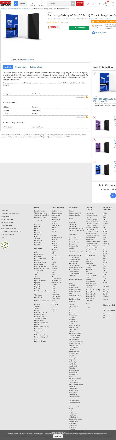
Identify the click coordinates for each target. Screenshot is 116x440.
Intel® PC (37, 245)
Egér (35, 252)
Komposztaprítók (74, 370)
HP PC (36, 230)
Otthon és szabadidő (41, 301)
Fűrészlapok (73, 313)
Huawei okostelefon (92, 227)
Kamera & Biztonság (75, 238)
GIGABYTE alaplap (92, 286)
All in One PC (38, 224)
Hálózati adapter (74, 287)
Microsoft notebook (57, 213)
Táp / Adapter (38, 295)
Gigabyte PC (38, 234)
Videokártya (89, 267)
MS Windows (107, 290)
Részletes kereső (80, 3)
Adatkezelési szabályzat (8, 228)
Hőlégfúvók (72, 423)
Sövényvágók (74, 362)
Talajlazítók (72, 360)
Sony (104, 274)
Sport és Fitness (109, 310)
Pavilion (54, 262)
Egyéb (105, 221)
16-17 (36, 276)
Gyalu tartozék (73, 347)
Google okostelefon (92, 246)
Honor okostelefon (91, 233)
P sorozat (54, 288)
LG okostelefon (90, 229)
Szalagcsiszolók (74, 401)
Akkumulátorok (74, 307)
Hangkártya (89, 269)
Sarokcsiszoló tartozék (76, 343)
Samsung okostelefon (92, 223)
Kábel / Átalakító (39, 289)
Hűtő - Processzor (91, 275)
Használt (71, 211)
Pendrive (37, 260)
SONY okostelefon (91, 225)
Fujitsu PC (37, 243)
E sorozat (54, 290)
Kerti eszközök (73, 354)
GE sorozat (55, 221)
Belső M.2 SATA (91, 294)
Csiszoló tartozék (74, 337)
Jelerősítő (72, 285)
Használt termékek (40, 217)
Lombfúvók (72, 364)
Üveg (104, 217)
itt (108, 433)
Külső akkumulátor (40, 262)
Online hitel (4, 210)
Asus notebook (56, 278)
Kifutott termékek (109, 305)
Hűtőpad (37, 285)
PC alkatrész (90, 256)
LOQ (53, 254)
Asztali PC (38, 221)
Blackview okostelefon (93, 242)
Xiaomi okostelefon (92, 221)
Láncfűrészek (74, 366)
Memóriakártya (39, 254)
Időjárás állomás (39, 314)
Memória (88, 261)
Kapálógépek (73, 372)
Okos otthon (73, 234)
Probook (54, 266)
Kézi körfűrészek (75, 407)
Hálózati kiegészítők (75, 289)
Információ (41, 5)
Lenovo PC (37, 226)
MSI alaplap (89, 288)
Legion (54, 252)
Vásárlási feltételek (7, 219)
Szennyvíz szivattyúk (75, 378)
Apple (105, 213)
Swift (53, 307)
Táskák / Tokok (38, 270)
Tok (104, 219)
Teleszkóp (37, 306)
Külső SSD (89, 300)
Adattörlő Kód (5, 216)
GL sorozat (55, 223)
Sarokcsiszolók (74, 390)
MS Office (106, 292)
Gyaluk (73, 409)
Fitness (105, 316)
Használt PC (38, 232)
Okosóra (88, 217)
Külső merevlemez (40, 266)
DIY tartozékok (73, 327)
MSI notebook (56, 219)
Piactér (36, 207)
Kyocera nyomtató (74, 265)
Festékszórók (73, 425)
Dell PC (36, 228)
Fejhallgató (72, 224)
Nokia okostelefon (91, 215)
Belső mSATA (90, 298)
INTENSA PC (38, 241)
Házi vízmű (72, 376)
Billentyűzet (37, 256)
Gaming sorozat (57, 282)
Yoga (53, 241)
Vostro (53, 229)
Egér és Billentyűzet (40, 258)
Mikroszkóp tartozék (40, 316)
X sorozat (54, 286)
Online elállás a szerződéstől (10, 213)
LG (104, 264)
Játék (88, 304)
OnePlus (106, 254)
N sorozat (54, 284)
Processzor (89, 259)
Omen (53, 272)
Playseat (37, 287)
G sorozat (54, 235)
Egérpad (37, 283)
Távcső (36, 308)
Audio (71, 219)
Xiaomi (105, 233)
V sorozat (54, 248)
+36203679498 (28, 59)
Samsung (106, 244)
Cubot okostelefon (91, 250)
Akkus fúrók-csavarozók (76, 384)
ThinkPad (54, 243)
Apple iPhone (90, 213)
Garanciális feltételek (7, 234)
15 (52, 258)
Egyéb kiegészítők (40, 281)
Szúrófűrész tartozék (75, 333)
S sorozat (54, 292)
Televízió (106, 300)
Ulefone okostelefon (92, 244)
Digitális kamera (39, 320)
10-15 (36, 272)
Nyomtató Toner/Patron (76, 267)
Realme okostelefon (92, 248)
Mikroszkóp (37, 304)
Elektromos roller (108, 314)
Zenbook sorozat (57, 280)
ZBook (54, 276)
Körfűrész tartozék (74, 335)
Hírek (2, 237)
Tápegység (89, 273)
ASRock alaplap (91, 284)
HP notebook (56, 256)
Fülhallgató (72, 226)
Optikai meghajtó (91, 265)
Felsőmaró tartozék (75, 345)
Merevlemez (90, 263)
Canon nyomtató (74, 261)
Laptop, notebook (58, 207)
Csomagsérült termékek (41, 215)
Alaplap (88, 280)
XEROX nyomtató (74, 274)
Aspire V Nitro (56, 299)
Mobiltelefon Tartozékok (41, 268)
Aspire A (54, 309)
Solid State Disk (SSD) (93, 290)
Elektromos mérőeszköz (41, 335)
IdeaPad (54, 239)
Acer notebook (56, 297)
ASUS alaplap (90, 282)
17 (52, 260)
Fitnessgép (106, 318)
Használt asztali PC (75, 213)
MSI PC (36, 236)
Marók (72, 411)
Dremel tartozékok (75, 325)
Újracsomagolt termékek (41, 213)
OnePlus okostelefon (92, 235)
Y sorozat (54, 246)
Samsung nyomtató (75, 255)
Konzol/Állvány (39, 297)
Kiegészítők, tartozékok (41, 312)
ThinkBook (55, 250)
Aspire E (54, 303)
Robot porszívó (73, 240)
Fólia (104, 215)
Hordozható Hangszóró (76, 228)
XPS (53, 233)
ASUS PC (37, 239)
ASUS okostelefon (91, 219)
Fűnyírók (71, 356)
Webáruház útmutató (7, 222)
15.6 (35, 274)
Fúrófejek (73, 309)
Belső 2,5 (89, 292)
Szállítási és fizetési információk (11, 231)
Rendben (58, 436)
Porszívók (72, 429)
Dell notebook (56, 225)
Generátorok (72, 427)
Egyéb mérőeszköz (40, 341)
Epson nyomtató (74, 257)
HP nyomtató (73, 263)
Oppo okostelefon (91, 252)
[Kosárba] (94, 73)
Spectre (54, 270)
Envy (53, 274)
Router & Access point (75, 295)
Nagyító (36, 310)
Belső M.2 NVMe (91, 296)
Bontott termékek (39, 211)
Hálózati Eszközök (75, 279)
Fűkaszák (72, 368)
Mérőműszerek (73, 417)
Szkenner (72, 276)
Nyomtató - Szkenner (76, 252)
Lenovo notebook (57, 237)
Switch (54, 301)
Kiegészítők (38, 248)
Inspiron (54, 227)
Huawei (105, 223)
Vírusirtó (105, 296)
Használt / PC (73, 207)
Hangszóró (72, 222)
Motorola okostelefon (92, 231)
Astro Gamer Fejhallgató (76, 230)
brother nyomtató (74, 272)
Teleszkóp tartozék (40, 318)
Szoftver (106, 286)
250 (53, 264)
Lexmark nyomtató (74, 259)
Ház (87, 271)
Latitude (54, 231)
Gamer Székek (38, 264)
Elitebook (54, 268)
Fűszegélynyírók (74, 358)
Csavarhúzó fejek (75, 311)
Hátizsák (37, 279)
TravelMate (55, 305)
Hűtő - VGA (89, 278)
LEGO (88, 307)
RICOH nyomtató (74, 269)
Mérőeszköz (38, 329)
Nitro (53, 311)
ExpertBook (55, 295)
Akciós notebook (57, 211)
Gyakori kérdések (6, 225)
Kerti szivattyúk (73, 374)
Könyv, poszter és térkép (41, 327)
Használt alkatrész (74, 215)
